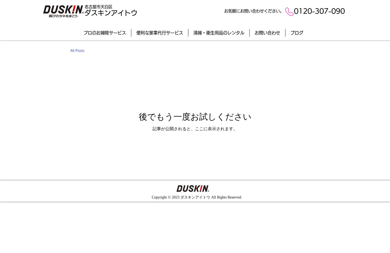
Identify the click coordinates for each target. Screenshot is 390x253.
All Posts (77, 51)
